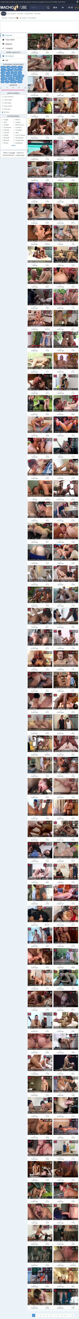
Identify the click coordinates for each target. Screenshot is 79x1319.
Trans (20, 67)
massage (19, 79)
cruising (10, 70)
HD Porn (22, 18)
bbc (3, 82)
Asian (20, 82)
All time (6, 112)
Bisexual (6, 138)
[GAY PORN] (76, 7)
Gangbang (18, 143)
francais (11, 79)
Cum (8, 73)
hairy (3, 76)
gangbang (18, 70)
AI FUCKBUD (31, 18)
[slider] (1, 90)
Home (3, 14)
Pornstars (28, 14)
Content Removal (8, 155)
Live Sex (4, 18)
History (37, 14)
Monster (6, 140)
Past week (7, 103)
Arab (5, 122)
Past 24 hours (8, 97)
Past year (7, 109)
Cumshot (18, 127)
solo (7, 82)
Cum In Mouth (20, 135)
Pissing (6, 135)
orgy (8, 67)
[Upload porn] (63, 7)
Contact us (20, 153)
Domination (19, 138)
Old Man (6, 130)
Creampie (18, 130)
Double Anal (19, 140)
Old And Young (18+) (20, 125)
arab (3, 73)
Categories (11, 14)
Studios (20, 14)
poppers (13, 82)
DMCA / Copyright (9, 153)
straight (9, 76)
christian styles (18, 76)
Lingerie (18, 122)
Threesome (7, 127)
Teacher (6, 133)
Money (6, 143)
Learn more (61, 2)
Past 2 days (8, 100)
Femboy (4, 79)
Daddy (14, 67)
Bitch (17, 133)
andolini (14, 73)
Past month (8, 106)
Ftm (20, 73)
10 (65, 1315)
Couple (6, 120)
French (4, 70)
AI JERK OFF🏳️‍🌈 (13, 18)
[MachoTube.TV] (14, 7)
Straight (6, 125)
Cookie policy (19, 155)
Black (3, 67)
